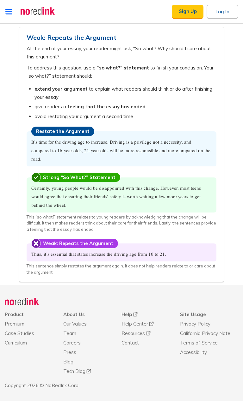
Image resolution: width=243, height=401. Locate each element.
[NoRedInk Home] (37, 11)
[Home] (22, 301)
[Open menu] (9, 11)
